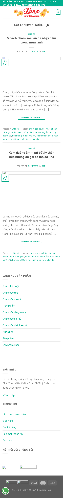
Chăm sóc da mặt (12, 299)
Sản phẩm (8, 338)
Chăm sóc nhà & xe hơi (15, 325)
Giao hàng (8, 420)
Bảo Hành (8, 440)
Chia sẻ (31, 34)
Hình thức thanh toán (14, 414)
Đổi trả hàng (9, 427)
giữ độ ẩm (12, 132)
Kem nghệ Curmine (21, 260)
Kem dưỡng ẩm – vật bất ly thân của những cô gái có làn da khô (31, 154)
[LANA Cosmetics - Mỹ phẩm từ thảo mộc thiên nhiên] (31, 12)
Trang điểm (9, 305)
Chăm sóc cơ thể (12, 318)
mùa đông (27, 135)
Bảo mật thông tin (13, 433)
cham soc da (35, 128)
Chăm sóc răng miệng (15, 312)
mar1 (43, 51)
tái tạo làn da (48, 260)
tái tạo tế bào (14, 139)
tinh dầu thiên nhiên (30, 139)
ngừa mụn (36, 260)
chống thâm (8, 256)
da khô (45, 128)
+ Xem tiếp (9, 395)
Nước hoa (8, 331)
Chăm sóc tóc (10, 292)
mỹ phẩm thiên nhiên (43, 135)
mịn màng (17, 135)
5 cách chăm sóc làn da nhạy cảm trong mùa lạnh (31, 40)
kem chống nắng (26, 132)
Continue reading (31, 117)
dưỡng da (29, 256)
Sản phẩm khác (11, 344)
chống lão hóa (48, 253)
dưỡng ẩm (19, 256)
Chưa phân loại (11, 285)
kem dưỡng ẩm (42, 132)
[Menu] (5, 12)
